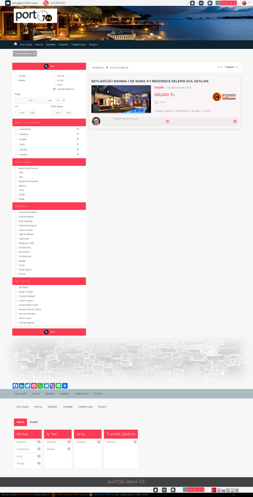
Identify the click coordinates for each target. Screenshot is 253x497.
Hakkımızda (79, 44)
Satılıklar (51, 44)
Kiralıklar (63, 44)
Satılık (20, 422)
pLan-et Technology (106, 494)
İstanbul (28, 442)
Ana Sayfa (26, 44)
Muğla (28, 463)
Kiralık (34, 422)
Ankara (58, 449)
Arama (39, 44)
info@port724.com (25, 3)
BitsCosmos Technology (71, 494)
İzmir (28, 456)
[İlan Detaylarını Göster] (234, 121)
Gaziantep (28, 449)
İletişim (93, 44)
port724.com (24, 494)
